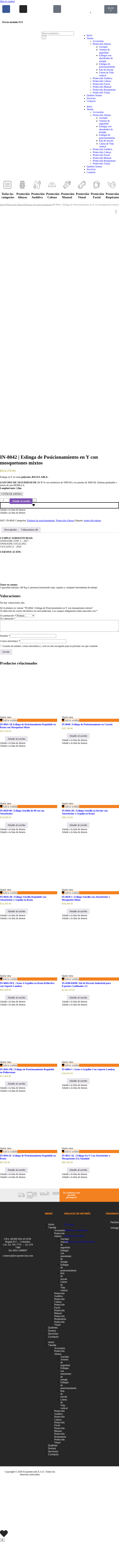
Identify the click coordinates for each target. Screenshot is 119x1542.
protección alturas (92, 520)
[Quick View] (3, 739)
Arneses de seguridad (104, 51)
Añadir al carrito (21, 501)
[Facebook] (6, 9)
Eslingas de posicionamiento (107, 65)
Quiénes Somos (94, 95)
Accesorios (98, 41)
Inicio (89, 35)
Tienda (90, 38)
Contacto (91, 101)
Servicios (91, 98)
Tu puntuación (8, 615)
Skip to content (7, 1)
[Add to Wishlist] (34, 500)
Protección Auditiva (102, 78)
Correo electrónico (10, 641)
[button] (12, 509)
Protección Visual (101, 92)
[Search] (44, 37)
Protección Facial (101, 84)
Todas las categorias (8, 195)
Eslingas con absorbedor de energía (106, 58)
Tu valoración (7, 618)
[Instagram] (23, 9)
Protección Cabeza (102, 81)
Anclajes (103, 47)
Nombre (5, 635)
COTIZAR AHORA (11, 494)
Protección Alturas (102, 44)
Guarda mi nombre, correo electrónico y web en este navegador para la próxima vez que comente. (50, 646)
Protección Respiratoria (104, 89)
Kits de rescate (106, 69)
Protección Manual (102, 86)
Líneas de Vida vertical (64, 1286)
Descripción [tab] (10, 529)
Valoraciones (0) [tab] (29, 529)
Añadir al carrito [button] (16, 739)
